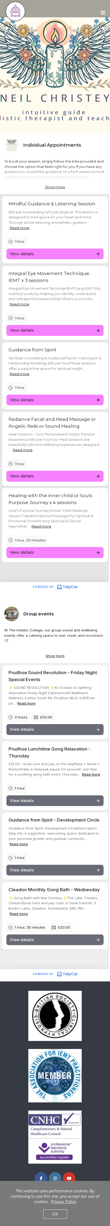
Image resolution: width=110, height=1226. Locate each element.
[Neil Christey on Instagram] (55, 1178)
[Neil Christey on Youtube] (69, 1178)
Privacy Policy (63, 1201)
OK (55, 1214)
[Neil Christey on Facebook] (41, 1178)
